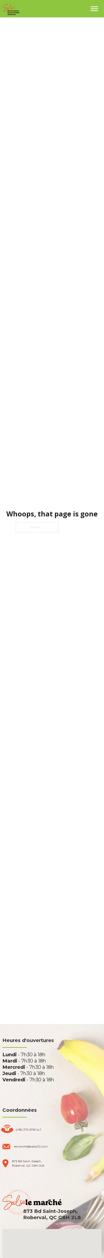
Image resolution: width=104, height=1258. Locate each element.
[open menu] (94, 8)
